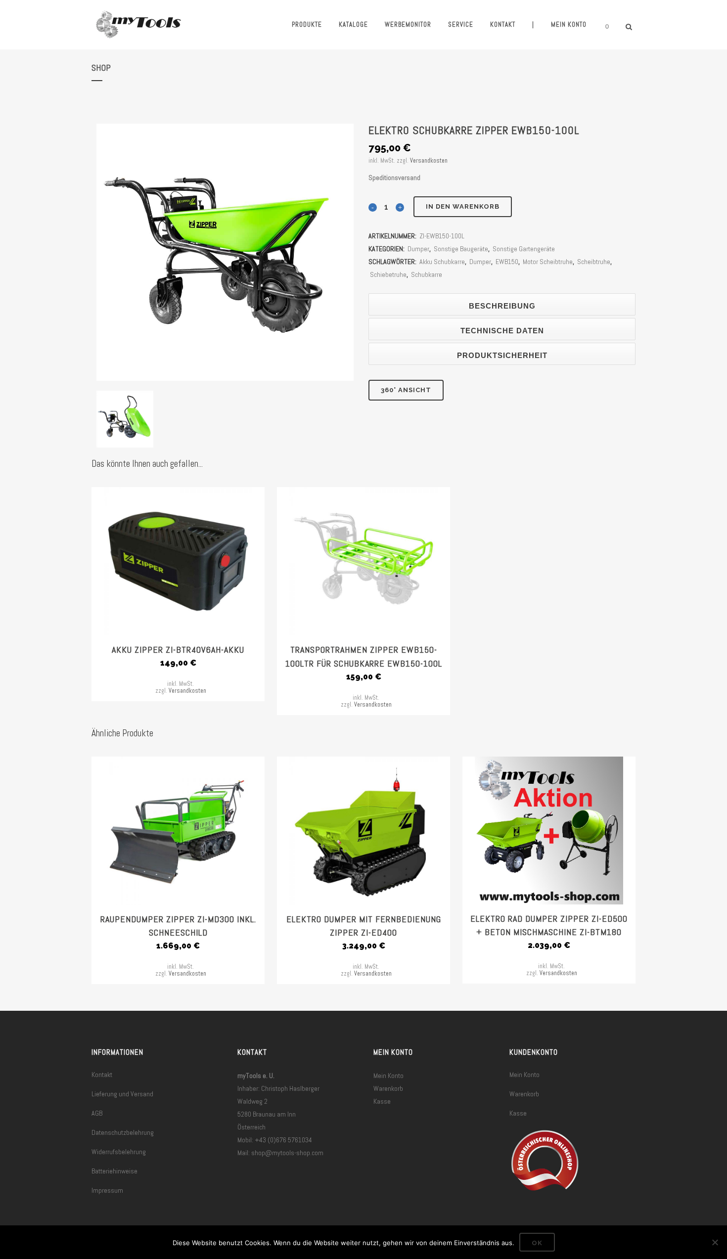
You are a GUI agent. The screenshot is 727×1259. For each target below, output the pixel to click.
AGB (96, 1113)
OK (537, 1243)
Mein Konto (388, 1075)
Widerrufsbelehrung (118, 1151)
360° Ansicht (406, 390)
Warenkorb (388, 1088)
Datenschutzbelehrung (122, 1132)
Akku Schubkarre (442, 261)
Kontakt (101, 1074)
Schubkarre (426, 274)
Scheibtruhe (593, 261)
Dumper (418, 248)
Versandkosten (429, 161)
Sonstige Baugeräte (461, 248)
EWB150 (507, 261)
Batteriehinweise (114, 1171)
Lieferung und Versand (122, 1093)
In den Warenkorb (463, 206)
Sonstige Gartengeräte (524, 248)
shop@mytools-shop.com (287, 1152)
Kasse (382, 1101)
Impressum (107, 1190)
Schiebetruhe (388, 274)
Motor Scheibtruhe (548, 261)
